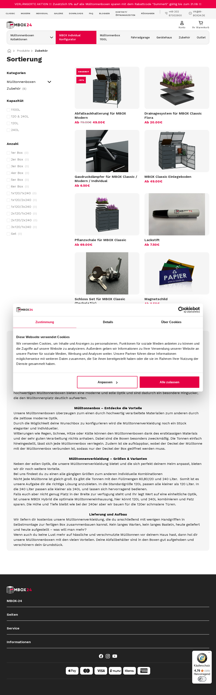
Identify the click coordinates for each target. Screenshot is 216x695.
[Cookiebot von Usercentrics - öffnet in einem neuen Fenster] (181, 309)
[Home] (11, 50)
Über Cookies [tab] (171, 322)
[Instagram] (108, 656)
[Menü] (209, 653)
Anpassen (105, 382)
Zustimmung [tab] (44, 322)
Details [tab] (108, 322)
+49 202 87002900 (175, 13)
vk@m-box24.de (199, 13)
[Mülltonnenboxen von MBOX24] (91, 24)
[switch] (202, 679)
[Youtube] (114, 656)
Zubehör (16, 88)
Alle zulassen (169, 382)
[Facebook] (101, 656)
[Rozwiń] (51, 37)
